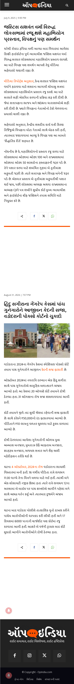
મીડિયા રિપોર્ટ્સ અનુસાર (19, 81)
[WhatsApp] (52, 216)
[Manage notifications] (9, 675)
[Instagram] (29, 656)
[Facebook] (34, 216)
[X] (43, 216)
